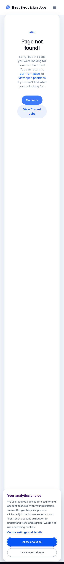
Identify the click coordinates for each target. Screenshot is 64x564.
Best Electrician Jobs (29, 7)
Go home (32, 100)
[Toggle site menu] (54, 7)
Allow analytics (32, 541)
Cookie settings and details (24, 532)
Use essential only (32, 552)
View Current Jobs (32, 111)
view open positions (32, 78)
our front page (30, 73)
